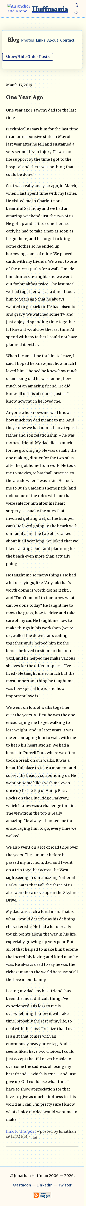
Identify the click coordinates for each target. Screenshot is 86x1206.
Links (40, 40)
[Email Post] (34, 1136)
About (52, 40)
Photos (27, 40)
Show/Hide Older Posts (27, 56)
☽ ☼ (76, 8)
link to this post (21, 1131)
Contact (67, 40)
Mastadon (22, 1185)
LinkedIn (45, 1185)
